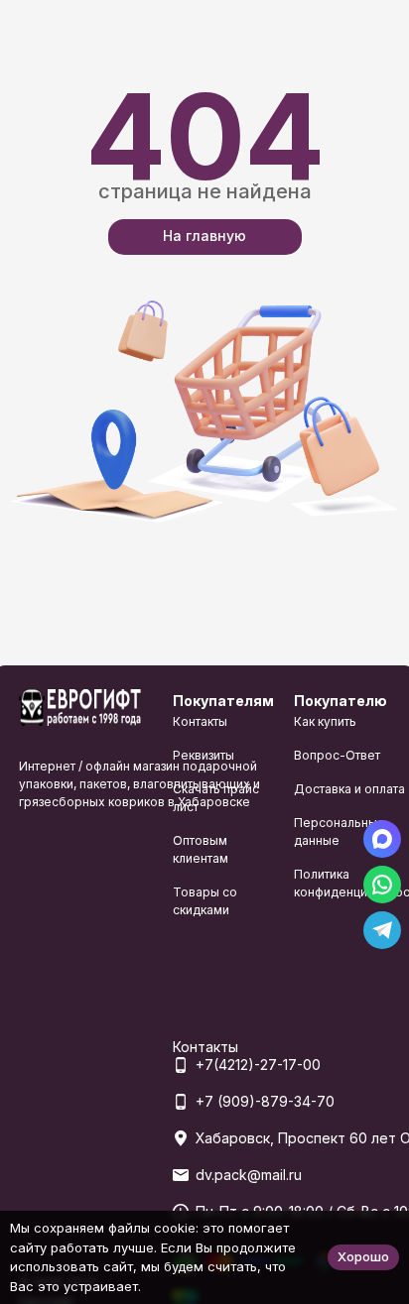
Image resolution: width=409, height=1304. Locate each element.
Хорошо (363, 1256)
